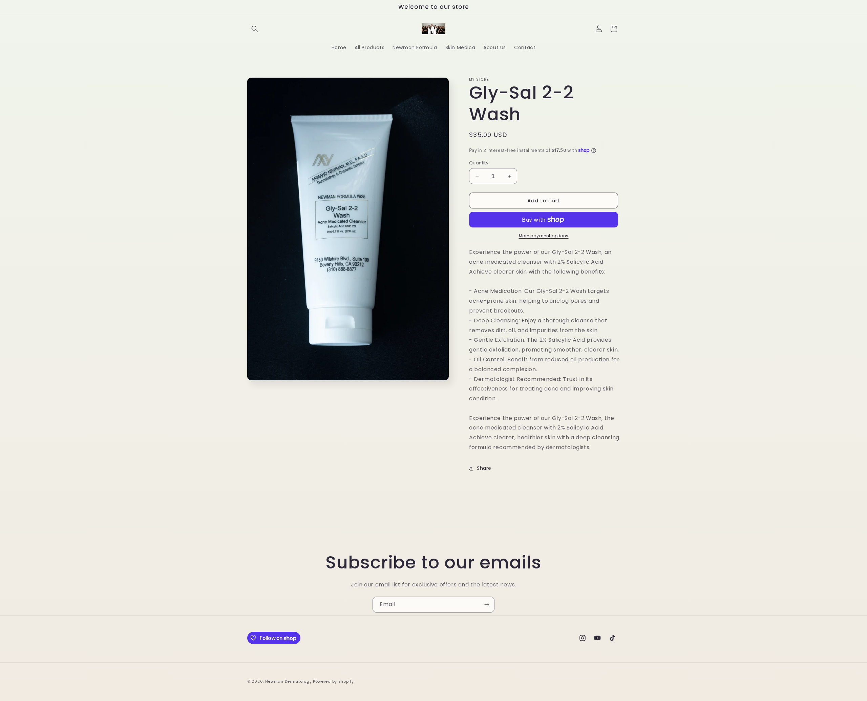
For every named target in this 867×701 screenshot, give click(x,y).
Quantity (478, 163)
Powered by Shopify (333, 681)
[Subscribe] (486, 605)
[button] (254, 28)
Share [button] (484, 468)
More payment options (544, 236)
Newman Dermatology (288, 681)
